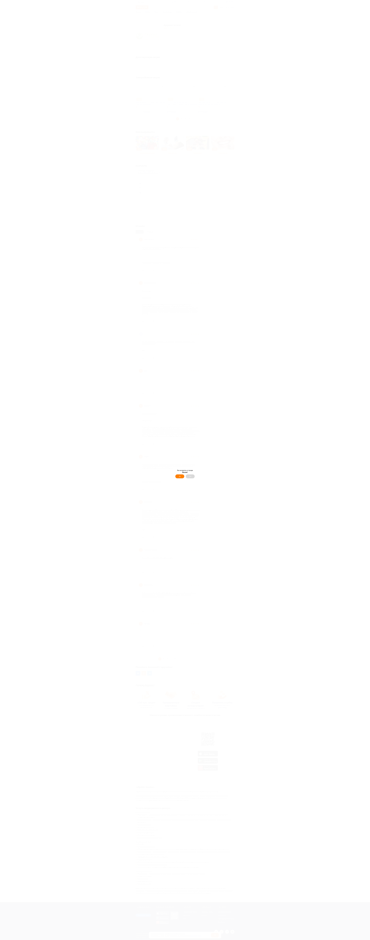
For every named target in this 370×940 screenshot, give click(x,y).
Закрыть (175, 478)
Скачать (195, 478)
